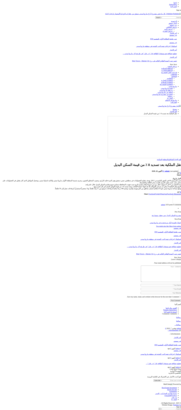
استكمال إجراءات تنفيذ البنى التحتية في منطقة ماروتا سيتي (156, 46)
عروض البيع (168, 29)
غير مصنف (173, 35)
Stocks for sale (172, 390)
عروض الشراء (168, 31)
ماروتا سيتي (173, 86)
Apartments (173, 391)
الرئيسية (174, 21)
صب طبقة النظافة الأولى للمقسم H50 (163, 39)
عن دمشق (173, 25)
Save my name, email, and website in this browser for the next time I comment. (153, 297)
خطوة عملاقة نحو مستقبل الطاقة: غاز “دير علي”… (163, 363)
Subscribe (157, 380)
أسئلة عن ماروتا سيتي (165, 92)
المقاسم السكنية (167, 82)
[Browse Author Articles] (177, 203)
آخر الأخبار (173, 33)
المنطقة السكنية (167, 68)
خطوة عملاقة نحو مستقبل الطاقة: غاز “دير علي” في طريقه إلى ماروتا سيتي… (150, 53)
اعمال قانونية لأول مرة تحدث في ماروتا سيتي (165, 223)
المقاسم (170, 78)
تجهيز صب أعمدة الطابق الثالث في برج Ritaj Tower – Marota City (154, 61)
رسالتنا (170, 96)
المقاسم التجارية (167, 80)
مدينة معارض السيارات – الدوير (166, 393)
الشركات (174, 102)
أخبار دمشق (173, 23)
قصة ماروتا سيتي (167, 88)
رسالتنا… (178, 325)
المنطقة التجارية (167, 70)
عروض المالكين (171, 27)
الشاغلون (173, 74)
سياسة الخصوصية (170, 395)
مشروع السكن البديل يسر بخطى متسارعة (166, 215)
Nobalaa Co (177, 405)
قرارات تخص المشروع (169, 72)
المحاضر (174, 76)
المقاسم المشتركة (166, 84)
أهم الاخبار (177, 159)
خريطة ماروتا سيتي (166, 90)
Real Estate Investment (169, 388)
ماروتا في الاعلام (171, 100)
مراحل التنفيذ (172, 66)
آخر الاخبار (173, 50)
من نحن (174, 397)
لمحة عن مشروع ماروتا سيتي (162, 94)
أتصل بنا (170, 98)
